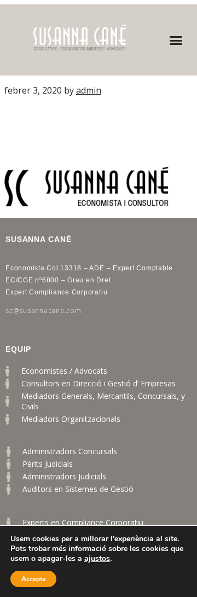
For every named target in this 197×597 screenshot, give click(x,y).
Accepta (33, 579)
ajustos (97, 559)
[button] (176, 40)
